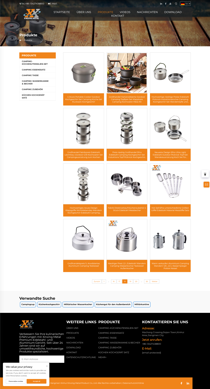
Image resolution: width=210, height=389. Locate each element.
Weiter (155, 281)
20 (136, 281)
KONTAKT (117, 15)
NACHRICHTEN (147, 12)
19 (130, 281)
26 (147, 281)
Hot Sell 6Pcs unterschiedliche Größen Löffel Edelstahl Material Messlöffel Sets (170, 209)
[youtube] (170, 3)
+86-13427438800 (34, 3)
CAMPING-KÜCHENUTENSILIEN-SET (35, 62)
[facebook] (166, 3)
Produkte (28, 40)
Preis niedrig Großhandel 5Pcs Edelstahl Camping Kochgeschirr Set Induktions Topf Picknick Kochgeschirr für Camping (127, 154)
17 (119, 281)
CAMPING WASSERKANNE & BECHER (35, 82)
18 (125, 281)
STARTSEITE (62, 12)
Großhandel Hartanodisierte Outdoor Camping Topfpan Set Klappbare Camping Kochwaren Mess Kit (127, 99)
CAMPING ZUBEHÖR (32, 89)
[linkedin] (161, 3)
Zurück (97, 281)
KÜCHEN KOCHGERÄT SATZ (33, 96)
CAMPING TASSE (30, 75)
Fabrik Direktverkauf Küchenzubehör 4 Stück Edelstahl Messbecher (127, 209)
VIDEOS (125, 12)
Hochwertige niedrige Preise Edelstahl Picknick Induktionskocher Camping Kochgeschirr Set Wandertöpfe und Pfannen (170, 99)
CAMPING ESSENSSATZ (33, 70)
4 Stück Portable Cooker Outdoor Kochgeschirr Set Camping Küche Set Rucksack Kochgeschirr (83, 99)
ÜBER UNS (84, 12)
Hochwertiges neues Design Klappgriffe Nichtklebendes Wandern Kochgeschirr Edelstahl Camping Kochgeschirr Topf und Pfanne (84, 210)
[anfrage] (206, 184)
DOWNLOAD (173, 12)
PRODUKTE (105, 12)
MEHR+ (102, 357)
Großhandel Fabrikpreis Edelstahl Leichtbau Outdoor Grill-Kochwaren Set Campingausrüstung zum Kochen (84, 154)
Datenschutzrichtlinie (81, 357)
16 (114, 281)
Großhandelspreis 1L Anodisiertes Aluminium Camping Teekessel (84, 264)
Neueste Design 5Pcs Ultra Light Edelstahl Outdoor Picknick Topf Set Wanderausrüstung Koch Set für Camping (170, 154)
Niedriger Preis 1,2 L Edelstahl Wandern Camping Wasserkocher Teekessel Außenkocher (127, 265)
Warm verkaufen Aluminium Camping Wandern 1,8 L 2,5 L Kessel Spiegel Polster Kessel (170, 265)
